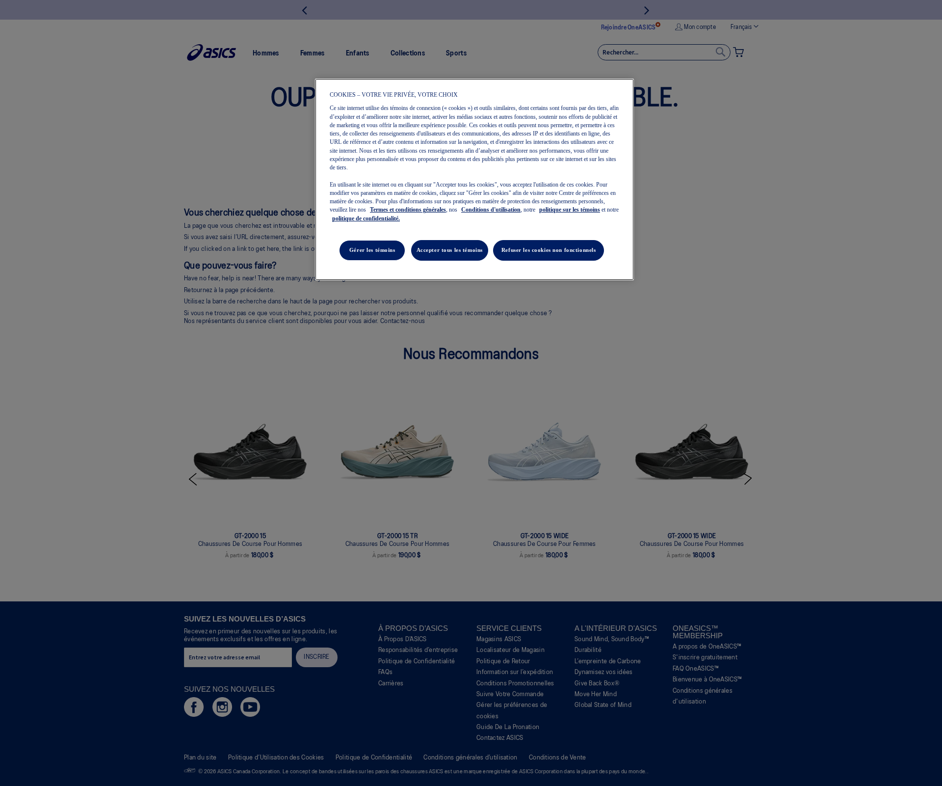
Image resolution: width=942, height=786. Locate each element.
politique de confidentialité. (366, 218)
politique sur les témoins (569, 210)
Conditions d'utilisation (491, 210)
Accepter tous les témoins (450, 250)
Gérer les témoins (372, 250)
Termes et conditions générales (408, 210)
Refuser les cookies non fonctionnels (548, 250)
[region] (474, 179)
